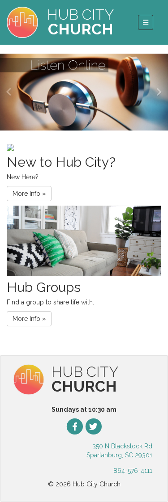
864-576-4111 (132, 470)
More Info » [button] (29, 193)
